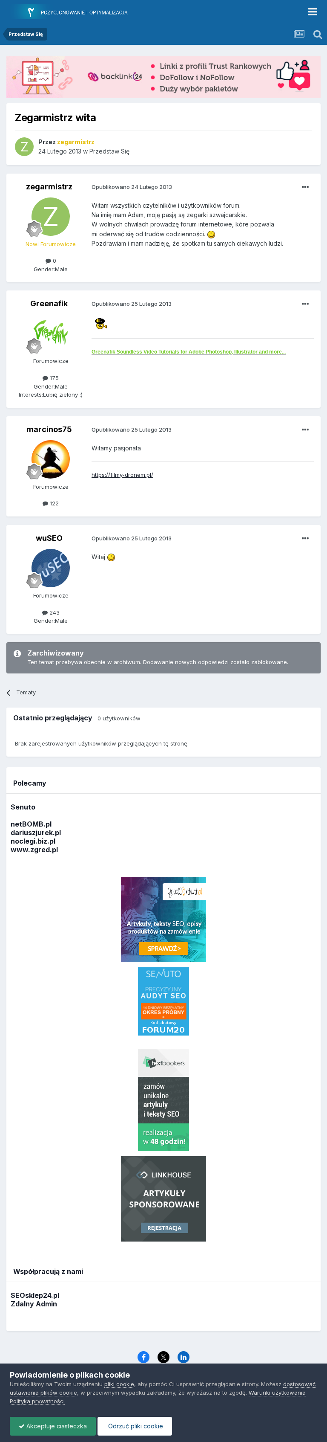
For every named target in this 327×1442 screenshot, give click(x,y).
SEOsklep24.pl (35, 1295)
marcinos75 (49, 429)
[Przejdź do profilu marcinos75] (51, 459)
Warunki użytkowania (277, 1392)
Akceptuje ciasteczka (56, 1426)
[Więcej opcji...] (305, 187)
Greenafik (49, 303)
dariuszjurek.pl (36, 832)
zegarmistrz (49, 186)
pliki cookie (119, 1384)
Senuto (23, 807)
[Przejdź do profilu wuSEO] (51, 568)
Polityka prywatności (37, 1401)
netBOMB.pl (31, 824)
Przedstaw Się (109, 151)
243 (54, 612)
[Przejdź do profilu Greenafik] (51, 333)
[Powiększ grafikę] (211, 234)
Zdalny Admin (34, 1304)
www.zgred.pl (34, 849)
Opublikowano (132, 186)
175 (53, 377)
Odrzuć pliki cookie (134, 1426)
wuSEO (49, 538)
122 (53, 503)
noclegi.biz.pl (33, 841)
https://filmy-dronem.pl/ (122, 474)
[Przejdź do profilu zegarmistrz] (24, 146)
